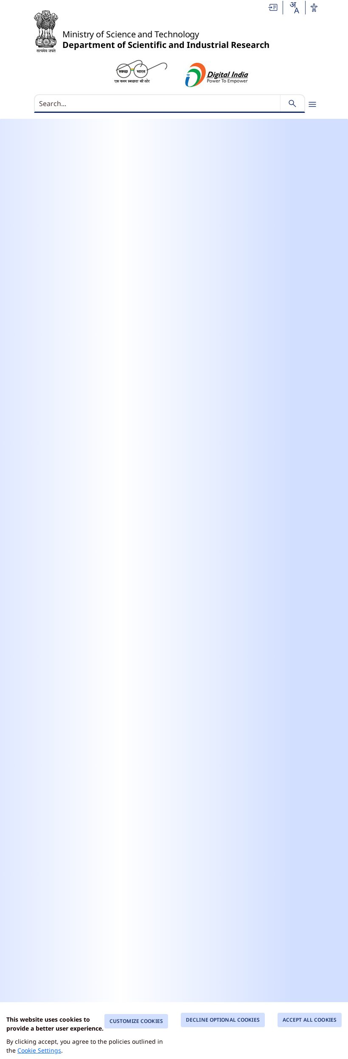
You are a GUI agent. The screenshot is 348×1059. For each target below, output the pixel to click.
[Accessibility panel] (314, 7)
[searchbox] (158, 103)
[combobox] (294, 7)
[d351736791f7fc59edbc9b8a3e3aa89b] (140, 71)
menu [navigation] (312, 104)
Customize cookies (136, 1021)
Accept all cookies (310, 1019)
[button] (273, 6)
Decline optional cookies (223, 1019)
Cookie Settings (39, 1050)
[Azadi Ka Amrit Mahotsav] (217, 75)
